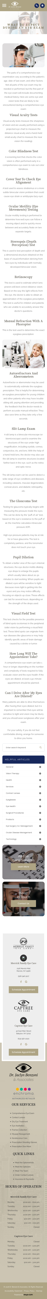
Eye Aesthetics (18, 1126)
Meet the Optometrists (24, 1162)
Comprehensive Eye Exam (23, 1113)
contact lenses (13, 793)
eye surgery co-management (19, 826)
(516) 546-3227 (23, 976)
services (9, 786)
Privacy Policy (29, 1291)
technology (11, 839)
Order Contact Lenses (24, 1175)
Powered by (19, 1295)
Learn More (23, 866)
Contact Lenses (18, 1117)
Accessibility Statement (13, 1291)
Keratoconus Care (19, 1138)
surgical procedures (15, 813)
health (9, 780)
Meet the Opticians (23, 1167)
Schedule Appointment (23, 989)
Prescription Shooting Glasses (24, 1142)
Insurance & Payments (24, 1179)
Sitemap (39, 1291)
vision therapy (12, 773)
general (9, 767)
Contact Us (23, 903)
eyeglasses (11, 799)
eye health (11, 806)
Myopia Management (21, 1134)
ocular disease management (19, 832)
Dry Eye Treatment (20, 1122)
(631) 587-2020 (23, 1039)
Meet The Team (21, 1171)
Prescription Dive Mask (21, 1146)
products (10, 819)
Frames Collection (19, 1130)
